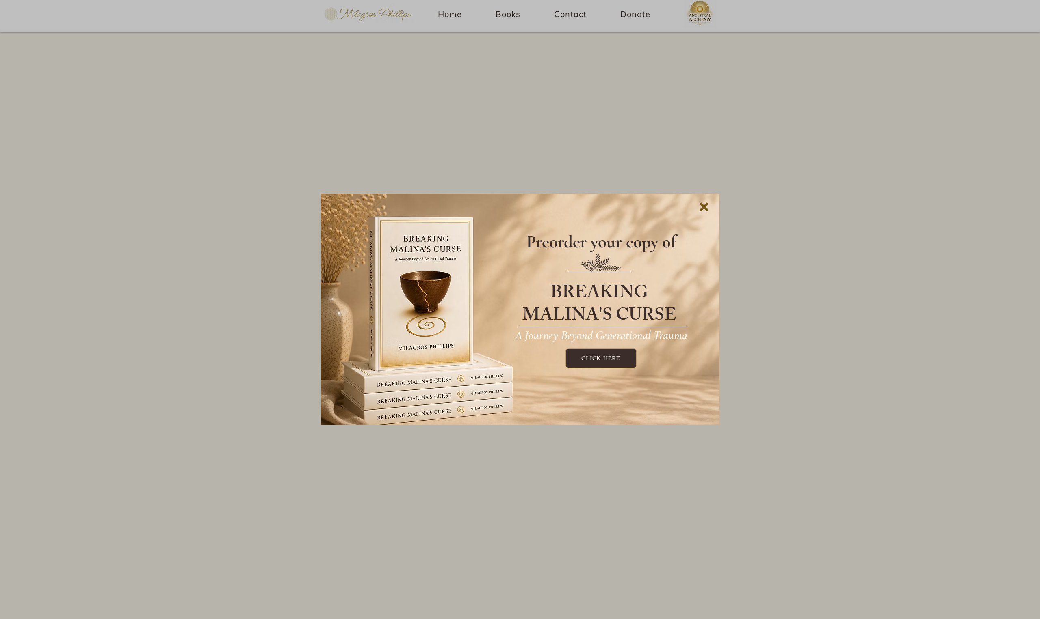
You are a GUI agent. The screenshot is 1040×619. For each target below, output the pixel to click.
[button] (704, 206)
